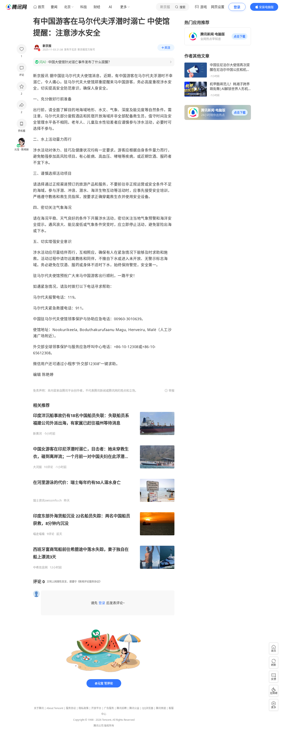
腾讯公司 (99, 725)
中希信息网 (40, 567)
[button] (239, 36)
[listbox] (103, 486)
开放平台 (96, 708)
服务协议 (71, 708)
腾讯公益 (134, 708)
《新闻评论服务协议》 (89, 581)
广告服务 (109, 708)
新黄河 (37, 433)
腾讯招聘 (122, 708)
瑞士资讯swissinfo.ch (47, 500)
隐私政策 (84, 708)
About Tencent (55, 708)
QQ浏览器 (147, 708)
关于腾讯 (39, 708)
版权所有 (109, 725)
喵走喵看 (39, 533)
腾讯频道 (161, 708)
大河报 (37, 467)
